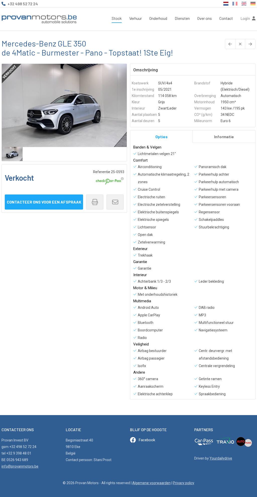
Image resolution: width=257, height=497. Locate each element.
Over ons (204, 18)
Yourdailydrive (221, 458)
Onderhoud (158, 18)
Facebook (147, 440)
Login (245, 18)
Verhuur (135, 18)
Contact (226, 18)
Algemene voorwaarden (151, 483)
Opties (161, 136)
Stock (117, 18)
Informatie (224, 136)
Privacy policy (183, 483)
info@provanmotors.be (20, 466)
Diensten (182, 18)
